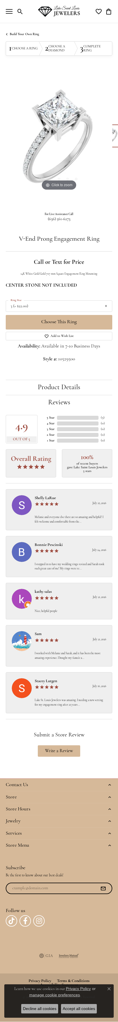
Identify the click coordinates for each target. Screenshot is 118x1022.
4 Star (51, 423)
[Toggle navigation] (9, 11)
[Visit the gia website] (46, 955)
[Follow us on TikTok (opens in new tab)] (11, 921)
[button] (20, 11)
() (103, 417)
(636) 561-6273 (59, 219)
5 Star (51, 417)
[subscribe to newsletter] (103, 888)
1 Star (51, 440)
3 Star (51, 429)
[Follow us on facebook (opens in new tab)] (25, 921)
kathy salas (43, 592)
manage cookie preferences (54, 995)
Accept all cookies (79, 1008)
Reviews (59, 402)
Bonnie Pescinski (49, 545)
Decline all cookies (39, 1008)
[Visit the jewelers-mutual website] (68, 955)
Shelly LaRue (45, 498)
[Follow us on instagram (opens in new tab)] (39, 921)
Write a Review (59, 751)
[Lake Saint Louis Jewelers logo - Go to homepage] (59, 11)
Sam (38, 634)
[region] (59, 139)
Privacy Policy (78, 988)
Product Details (59, 387)
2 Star (51, 435)
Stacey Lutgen (46, 681)
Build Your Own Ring (24, 34)
